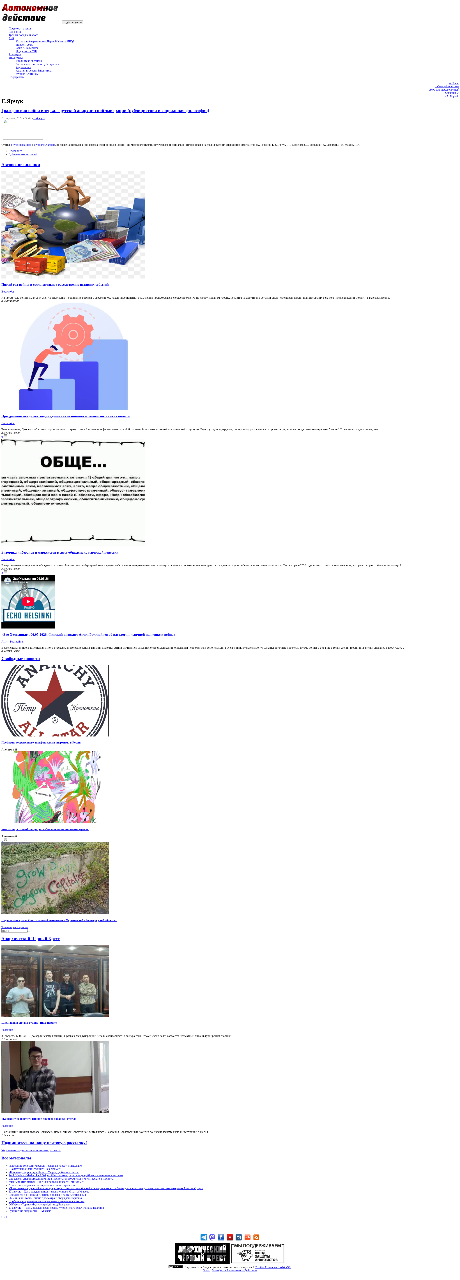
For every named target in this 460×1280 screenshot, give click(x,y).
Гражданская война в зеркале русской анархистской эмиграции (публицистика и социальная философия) (105, 110)
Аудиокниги (23, 67)
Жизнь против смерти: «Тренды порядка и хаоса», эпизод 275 (46, 1181)
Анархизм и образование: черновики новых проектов (42, 1185)
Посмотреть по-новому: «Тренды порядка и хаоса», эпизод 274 (47, 1194)
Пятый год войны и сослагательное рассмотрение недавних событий (55, 284)
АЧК (11, 38)
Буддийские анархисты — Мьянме (30, 1210)
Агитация (15, 54)
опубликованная (21, 144)
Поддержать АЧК (26, 51)
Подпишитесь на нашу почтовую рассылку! (44, 1142)
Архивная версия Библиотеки (34, 70)
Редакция (39, 118)
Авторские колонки (20, 164)
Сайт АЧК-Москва (27, 47)
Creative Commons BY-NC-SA (273, 1267)
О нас (206, 1270)
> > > (4, 1217)
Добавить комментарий (23, 154)
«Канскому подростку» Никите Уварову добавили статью (38, 1118)
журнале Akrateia (44, 144)
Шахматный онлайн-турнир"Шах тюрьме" (29, 1022)
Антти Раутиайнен (12, 641)
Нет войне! (15, 31)
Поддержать (16, 77)
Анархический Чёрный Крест (30, 938)
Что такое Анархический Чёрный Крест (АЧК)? (45, 41)
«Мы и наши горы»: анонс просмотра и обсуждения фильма (45, 1198)
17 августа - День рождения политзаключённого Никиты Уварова (49, 1191)
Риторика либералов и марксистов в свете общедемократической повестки (59, 552)
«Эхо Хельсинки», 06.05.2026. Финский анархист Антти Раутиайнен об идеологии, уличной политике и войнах (88, 634)
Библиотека (16, 57)
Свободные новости (20, 658)
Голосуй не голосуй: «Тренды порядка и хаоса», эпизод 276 (45, 1165)
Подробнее (15, 150)
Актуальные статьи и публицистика (38, 64)
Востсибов (8, 291)
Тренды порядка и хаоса (23, 34)
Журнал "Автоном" (28, 73)
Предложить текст (20, 28)
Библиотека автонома (29, 60)
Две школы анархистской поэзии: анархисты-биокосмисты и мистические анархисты (61, 1178)
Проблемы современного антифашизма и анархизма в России (41, 742)
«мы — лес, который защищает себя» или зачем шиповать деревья (45, 829)
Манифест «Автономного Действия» (234, 1270)
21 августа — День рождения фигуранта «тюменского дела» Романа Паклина (56, 1207)
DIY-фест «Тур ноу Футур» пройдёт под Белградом (40, 1204)
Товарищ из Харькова (14, 927)
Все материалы (16, 1158)
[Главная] (31, 22)
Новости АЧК (24, 44)
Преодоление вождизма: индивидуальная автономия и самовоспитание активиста (65, 416)
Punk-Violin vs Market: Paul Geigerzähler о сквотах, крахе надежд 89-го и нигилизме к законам (66, 1175)
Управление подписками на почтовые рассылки (31, 1150)
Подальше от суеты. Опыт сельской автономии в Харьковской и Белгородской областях (59, 920)
